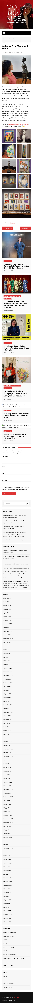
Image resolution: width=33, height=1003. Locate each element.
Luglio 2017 (6, 896)
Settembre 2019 (8, 848)
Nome (4, 466)
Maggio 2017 (7, 903)
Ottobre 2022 (7, 752)
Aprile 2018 (6, 874)
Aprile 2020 (6, 833)
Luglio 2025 (6, 646)
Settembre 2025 (8, 638)
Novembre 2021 (8, 789)
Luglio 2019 (6, 852)
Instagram (12, 1000)
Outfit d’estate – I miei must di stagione (14, 540)
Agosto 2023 (7, 723)
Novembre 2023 (8, 712)
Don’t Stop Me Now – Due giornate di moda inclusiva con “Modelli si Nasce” (16, 415)
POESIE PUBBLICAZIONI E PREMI (12, 296)
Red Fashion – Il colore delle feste (13, 578)
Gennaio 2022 (7, 782)
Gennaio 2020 (7, 837)
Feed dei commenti (8, 983)
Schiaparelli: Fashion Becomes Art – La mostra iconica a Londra (14, 516)
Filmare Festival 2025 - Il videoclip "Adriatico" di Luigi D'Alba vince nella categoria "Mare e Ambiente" (16, 583)
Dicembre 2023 (7, 708)
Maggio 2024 (7, 697)
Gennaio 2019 (7, 863)
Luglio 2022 (6, 763)
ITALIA (5, 943)
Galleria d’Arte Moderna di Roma (18, 124)
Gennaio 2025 (7, 668)
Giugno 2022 (7, 767)
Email (4, 473)
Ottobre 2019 (7, 844)
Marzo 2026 (7, 616)
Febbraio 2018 (7, 877)
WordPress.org (7, 987)
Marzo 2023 (7, 738)
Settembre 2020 (8, 822)
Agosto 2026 (7, 598)
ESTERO (6, 940)
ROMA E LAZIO (20, 52)
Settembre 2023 (8, 719)
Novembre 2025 (8, 631)
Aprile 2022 (6, 775)
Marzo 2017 (7, 911)
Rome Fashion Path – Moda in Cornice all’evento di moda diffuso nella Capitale (16, 348)
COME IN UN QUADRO (10, 932)
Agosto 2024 (7, 686)
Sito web (4, 480)
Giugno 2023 (7, 730)
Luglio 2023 (6, 727)
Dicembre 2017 (7, 885)
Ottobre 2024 (7, 679)
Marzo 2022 (7, 778)
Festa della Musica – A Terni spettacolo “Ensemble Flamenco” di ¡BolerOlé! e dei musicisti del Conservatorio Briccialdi (14, 534)
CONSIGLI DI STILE (9, 936)
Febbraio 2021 (7, 815)
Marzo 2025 (7, 660)
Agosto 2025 (7, 642)
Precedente (8, 228)
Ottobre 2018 (7, 867)
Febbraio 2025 (7, 664)
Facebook (4, 1000)
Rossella (12, 223)
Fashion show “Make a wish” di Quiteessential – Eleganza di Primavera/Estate (15, 436)
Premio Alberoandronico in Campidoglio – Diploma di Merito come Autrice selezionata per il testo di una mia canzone (15, 394)
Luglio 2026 (6, 602)
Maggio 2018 (7, 870)
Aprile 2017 (6, 907)
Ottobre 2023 (7, 716)
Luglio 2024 (6, 690)
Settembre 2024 (8, 683)
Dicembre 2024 (7, 671)
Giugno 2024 (7, 694)
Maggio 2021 (7, 808)
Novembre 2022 (8, 749)
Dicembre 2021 (7, 786)
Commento (5, 456)
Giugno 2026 (7, 605)
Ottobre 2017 (7, 889)
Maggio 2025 (7, 653)
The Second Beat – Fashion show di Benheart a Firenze (13, 527)
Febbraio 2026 (7, 620)
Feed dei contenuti (8, 980)
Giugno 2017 (7, 900)
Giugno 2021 (7, 804)
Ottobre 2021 (7, 793)
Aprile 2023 (6, 734)
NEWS (5, 951)
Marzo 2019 (7, 859)
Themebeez (16, 997)
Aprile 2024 (6, 701)
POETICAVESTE (8, 962)
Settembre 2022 (8, 756)
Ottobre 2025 (7, 635)
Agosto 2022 (7, 760)
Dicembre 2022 (7, 745)
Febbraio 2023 (7, 741)
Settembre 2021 (8, 797)
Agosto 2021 (7, 800)
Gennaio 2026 (7, 624)
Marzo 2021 (7, 811)
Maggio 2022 (7, 771)
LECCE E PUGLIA (8, 947)
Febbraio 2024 (7, 705)
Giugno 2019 (7, 855)
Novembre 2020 (8, 819)
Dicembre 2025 (7, 627)
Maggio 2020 (7, 830)
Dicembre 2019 (7, 841)
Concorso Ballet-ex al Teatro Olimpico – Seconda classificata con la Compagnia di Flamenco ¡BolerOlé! (15, 304)
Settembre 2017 (8, 892)
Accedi (5, 976)
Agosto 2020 (7, 826)
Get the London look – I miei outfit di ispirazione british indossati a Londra (13, 522)
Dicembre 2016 (7, 922)
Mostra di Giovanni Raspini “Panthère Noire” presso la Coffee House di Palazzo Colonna (16, 266)
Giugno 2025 (7, 649)
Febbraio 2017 (7, 914)
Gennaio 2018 (7, 881)
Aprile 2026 (6, 613)
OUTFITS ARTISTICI (9, 954)
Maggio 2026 (7, 609)
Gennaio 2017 (7, 918)
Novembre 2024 (8, 675)
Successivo (25, 228)
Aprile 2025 (6, 657)
